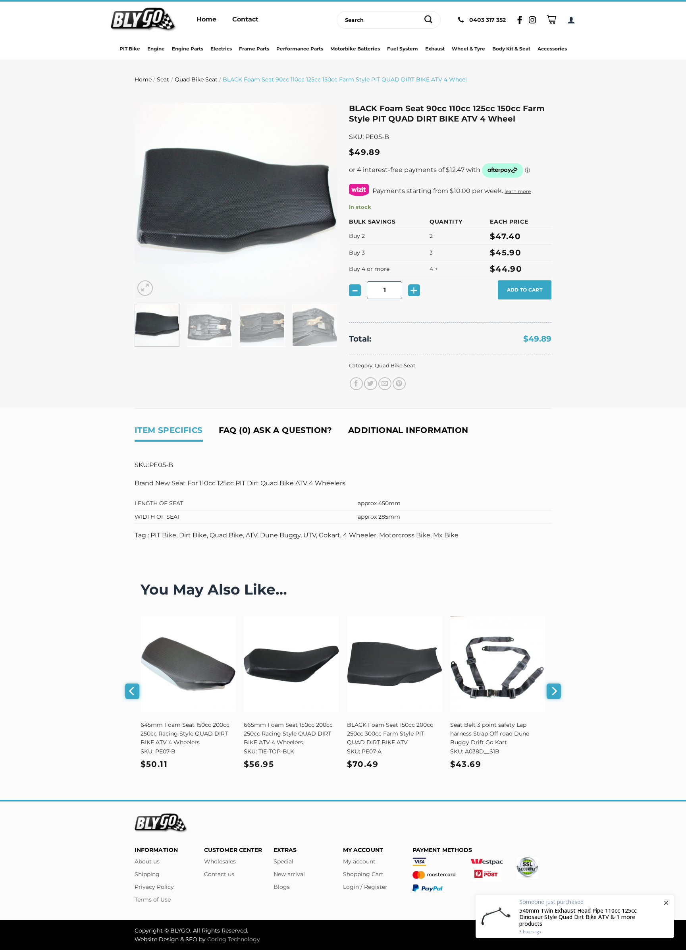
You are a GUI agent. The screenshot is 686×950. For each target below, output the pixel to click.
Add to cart (524, 290)
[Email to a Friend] (384, 383)
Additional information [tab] (408, 430)
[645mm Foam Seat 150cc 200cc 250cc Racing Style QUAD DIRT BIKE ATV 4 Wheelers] (188, 664)
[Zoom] (145, 288)
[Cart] (551, 19)
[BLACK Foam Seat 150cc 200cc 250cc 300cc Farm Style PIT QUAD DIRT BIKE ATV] (394, 664)
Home (143, 79)
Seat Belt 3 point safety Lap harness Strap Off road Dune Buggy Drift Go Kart (489, 733)
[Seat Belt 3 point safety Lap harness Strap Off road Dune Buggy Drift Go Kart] (497, 664)
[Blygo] (144, 20)
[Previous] (148, 200)
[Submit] (428, 19)
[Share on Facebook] (356, 383)
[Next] (323, 200)
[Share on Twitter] (370, 383)
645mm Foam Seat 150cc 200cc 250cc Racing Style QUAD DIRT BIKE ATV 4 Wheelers (185, 733)
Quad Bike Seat (196, 79)
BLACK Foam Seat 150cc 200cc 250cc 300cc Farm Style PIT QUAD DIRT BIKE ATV (390, 733)
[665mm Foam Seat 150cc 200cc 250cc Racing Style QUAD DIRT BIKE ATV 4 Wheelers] (291, 664)
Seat (163, 79)
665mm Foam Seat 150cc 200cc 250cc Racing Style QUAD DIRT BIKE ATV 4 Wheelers (288, 733)
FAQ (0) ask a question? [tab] (275, 430)
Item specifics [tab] (169, 430)
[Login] (571, 20)
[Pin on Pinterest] (399, 383)
